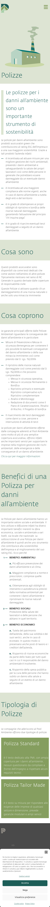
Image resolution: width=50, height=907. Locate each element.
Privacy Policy (30, 904)
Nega (25, 890)
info (13, 845)
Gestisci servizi (24, 876)
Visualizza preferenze (25, 897)
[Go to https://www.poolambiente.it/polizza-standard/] (25, 757)
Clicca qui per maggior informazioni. (21, 456)
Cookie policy (19, 904)
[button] (46, 852)
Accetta (25, 883)
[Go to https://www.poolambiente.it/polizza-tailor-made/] (25, 798)
